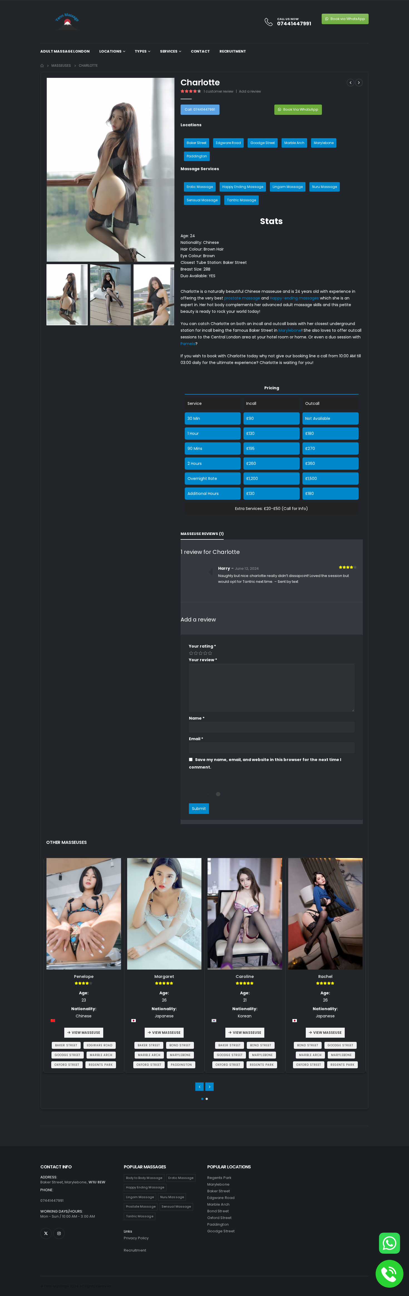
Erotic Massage (200, 186)
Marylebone (324, 142)
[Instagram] (59, 1233)
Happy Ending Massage (242, 186)
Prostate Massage (141, 1206)
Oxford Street (219, 1217)
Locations (110, 51)
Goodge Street (262, 142)
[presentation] (47, 170)
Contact (200, 51)
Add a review (250, 91)
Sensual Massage (202, 200)
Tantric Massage (241, 200)
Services (169, 51)
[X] (45, 1233)
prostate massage (242, 298)
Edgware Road (228, 142)
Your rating (202, 646)
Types (140, 51)
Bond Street (218, 1211)
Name (196, 718)
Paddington (197, 156)
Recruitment (233, 51)
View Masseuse (86, 1032)
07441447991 (51, 1200)
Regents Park (219, 1177)
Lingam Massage (288, 186)
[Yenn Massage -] (68, 22)
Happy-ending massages (294, 298)
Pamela (188, 343)
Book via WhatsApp (347, 18)
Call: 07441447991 (200, 109)
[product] (84, 914)
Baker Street (196, 142)
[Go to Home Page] (42, 65)
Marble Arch (294, 142)
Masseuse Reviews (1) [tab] (202, 533)
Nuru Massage (324, 186)
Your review (203, 660)
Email (196, 739)
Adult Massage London (65, 51)
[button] (202, 1098)
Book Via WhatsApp (300, 109)
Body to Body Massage (144, 1178)
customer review (218, 91)
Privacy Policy (136, 1238)
